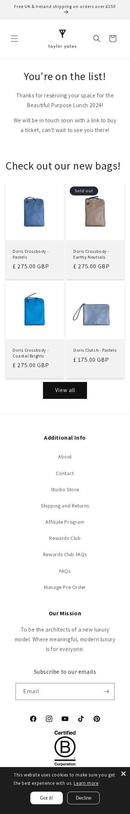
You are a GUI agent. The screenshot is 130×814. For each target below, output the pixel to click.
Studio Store (65, 489)
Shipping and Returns (65, 505)
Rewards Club (65, 538)
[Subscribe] (106, 691)
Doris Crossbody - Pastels (31, 254)
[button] (14, 39)
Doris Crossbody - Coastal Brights (31, 352)
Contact (65, 473)
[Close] (123, 773)
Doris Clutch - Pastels (94, 350)
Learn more (86, 783)
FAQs (64, 571)
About (65, 456)
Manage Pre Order (65, 587)
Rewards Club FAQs (65, 554)
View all (65, 390)
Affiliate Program (65, 522)
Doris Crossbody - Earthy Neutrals (91, 254)
